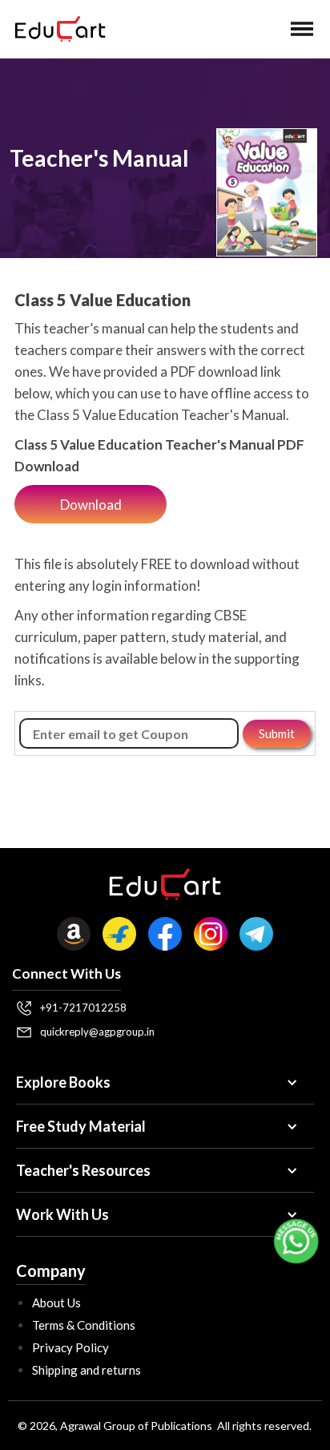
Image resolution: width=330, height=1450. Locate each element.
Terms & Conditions (83, 1325)
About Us (56, 1302)
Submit (277, 733)
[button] (302, 29)
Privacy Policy (70, 1347)
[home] (56, 29)
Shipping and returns (86, 1370)
